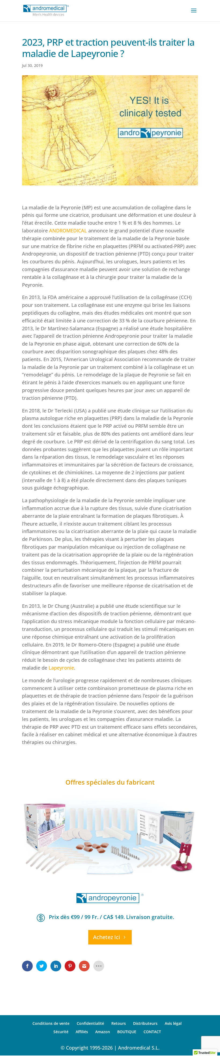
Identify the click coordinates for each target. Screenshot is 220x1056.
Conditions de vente (50, 1023)
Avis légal (173, 1023)
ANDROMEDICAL (68, 230)
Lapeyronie (61, 668)
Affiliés (82, 1031)
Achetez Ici (106, 937)
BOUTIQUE (126, 1031)
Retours (118, 1023)
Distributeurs (145, 1023)
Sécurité (60, 1031)
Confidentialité (90, 1023)
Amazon (102, 1031)
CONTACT (152, 1031)
